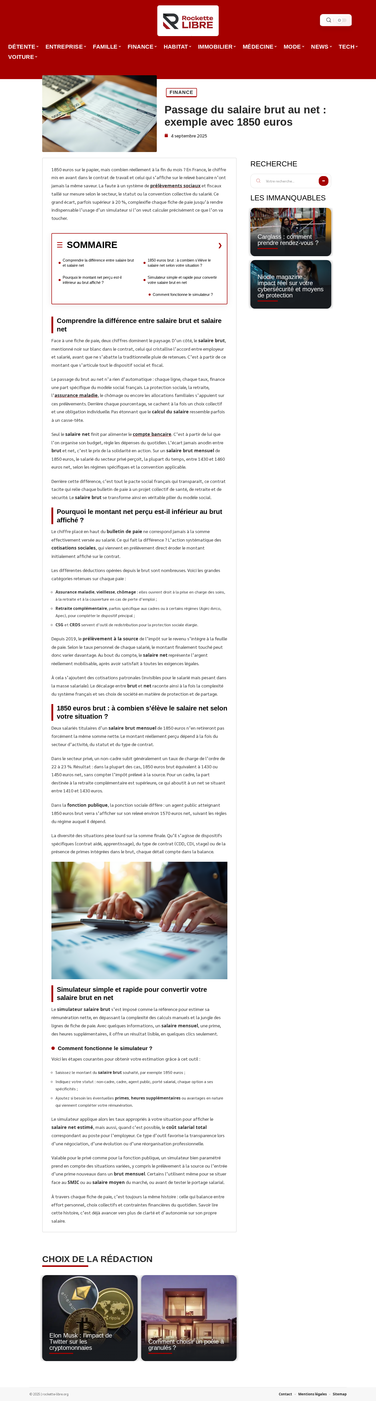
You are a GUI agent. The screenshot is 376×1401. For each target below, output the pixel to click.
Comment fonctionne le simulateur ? (183, 294)
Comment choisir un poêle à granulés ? (186, 1344)
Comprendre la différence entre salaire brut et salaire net (98, 262)
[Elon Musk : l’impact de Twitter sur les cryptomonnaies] (90, 1318)
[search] (328, 20)
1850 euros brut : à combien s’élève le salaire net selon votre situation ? (179, 262)
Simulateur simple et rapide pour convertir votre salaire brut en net (182, 280)
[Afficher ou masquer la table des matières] (169, 245)
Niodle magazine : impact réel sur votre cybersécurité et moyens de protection (291, 286)
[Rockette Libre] (188, 20)
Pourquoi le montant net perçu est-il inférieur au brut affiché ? (92, 280)
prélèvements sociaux (175, 185)
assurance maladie (76, 395)
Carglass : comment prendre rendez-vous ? (288, 239)
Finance (181, 92)
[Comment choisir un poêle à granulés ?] (189, 1318)
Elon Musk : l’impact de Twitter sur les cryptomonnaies (80, 1341)
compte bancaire (152, 434)
